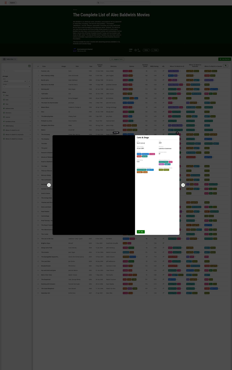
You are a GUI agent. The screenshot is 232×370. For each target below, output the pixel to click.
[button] (49, 185)
